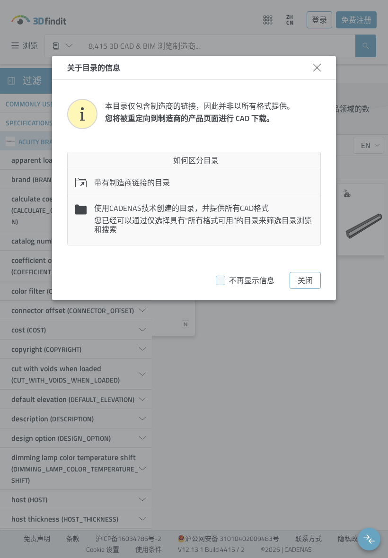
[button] (369, 539)
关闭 (305, 280)
